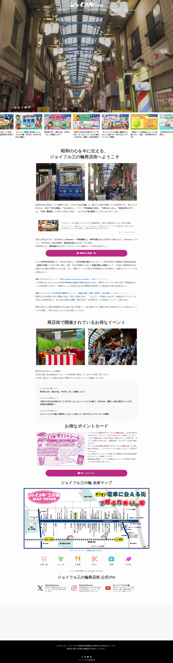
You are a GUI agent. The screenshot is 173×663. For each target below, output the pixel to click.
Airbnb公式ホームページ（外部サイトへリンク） (74, 279)
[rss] (91, 657)
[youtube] (88, 657)
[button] (82, 109)
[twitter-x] (82, 657)
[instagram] (85, 657)
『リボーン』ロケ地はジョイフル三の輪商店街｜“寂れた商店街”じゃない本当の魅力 (95, 223)
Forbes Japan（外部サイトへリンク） (85, 293)
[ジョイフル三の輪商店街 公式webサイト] (86, 4)
